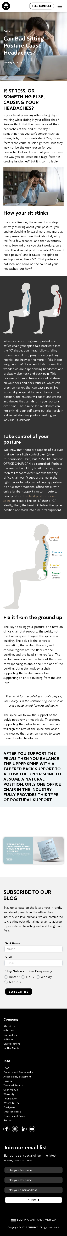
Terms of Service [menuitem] (13, 1085)
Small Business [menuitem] (12, 1111)
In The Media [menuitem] (11, 1048)
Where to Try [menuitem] (11, 1102)
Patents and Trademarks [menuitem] (18, 1072)
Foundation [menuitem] (10, 1098)
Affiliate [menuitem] (8, 1039)
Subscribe (19, 992)
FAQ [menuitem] (6, 1067)
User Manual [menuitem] (11, 1089)
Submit (33, 1200)
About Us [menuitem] (9, 1026)
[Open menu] (25, 5)
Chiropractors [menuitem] (11, 1043)
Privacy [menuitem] (7, 1080)
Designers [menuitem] (9, 1107)
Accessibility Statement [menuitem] (17, 1076)
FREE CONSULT (41, 6)
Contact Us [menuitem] (10, 1034)
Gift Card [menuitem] (9, 1030)
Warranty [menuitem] (8, 1094)
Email (8, 957)
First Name (12, 943)
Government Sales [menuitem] (14, 1116)
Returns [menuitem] (8, 1120)
